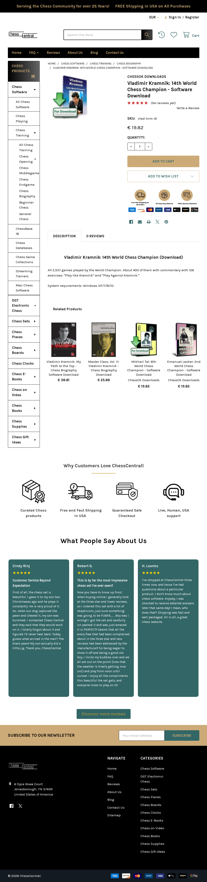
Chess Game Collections (25, 259)
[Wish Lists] (175, 35)
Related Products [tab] (67, 309)
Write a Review (188, 108)
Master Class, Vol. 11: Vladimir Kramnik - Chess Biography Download (103, 368)
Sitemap (114, 815)
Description (64, 236)
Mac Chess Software (24, 287)
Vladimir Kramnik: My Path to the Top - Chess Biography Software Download (63, 368)
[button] (163, 176)
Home (16, 53)
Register (192, 17)
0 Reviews (95, 236)
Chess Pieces (17, 334)
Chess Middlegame (29, 170)
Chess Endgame (27, 182)
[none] (70, 97)
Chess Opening (26, 159)
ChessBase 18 (24, 231)
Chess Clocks (23, 363)
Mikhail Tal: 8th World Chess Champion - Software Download (143, 368)
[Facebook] (131, 222)
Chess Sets (21, 321)
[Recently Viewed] (162, 35)
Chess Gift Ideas (20, 439)
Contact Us (115, 53)
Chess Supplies (19, 423)
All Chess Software (23, 104)
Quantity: (136, 137)
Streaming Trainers (24, 273)
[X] (157, 222)
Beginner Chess (26, 205)
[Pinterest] (166, 222)
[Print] (148, 222)
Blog (94, 53)
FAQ (32, 53)
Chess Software (19, 89)
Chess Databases (24, 245)
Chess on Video (19, 392)
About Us (75, 53)
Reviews (53, 53)
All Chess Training (26, 147)
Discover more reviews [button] (104, 713)
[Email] (140, 222)
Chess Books (17, 408)
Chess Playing (22, 118)
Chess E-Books (19, 376)
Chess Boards (18, 350)
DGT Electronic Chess (20, 305)
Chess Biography (27, 193)
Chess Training (22, 132)
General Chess (25, 216)
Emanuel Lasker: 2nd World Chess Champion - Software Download (184, 368)
